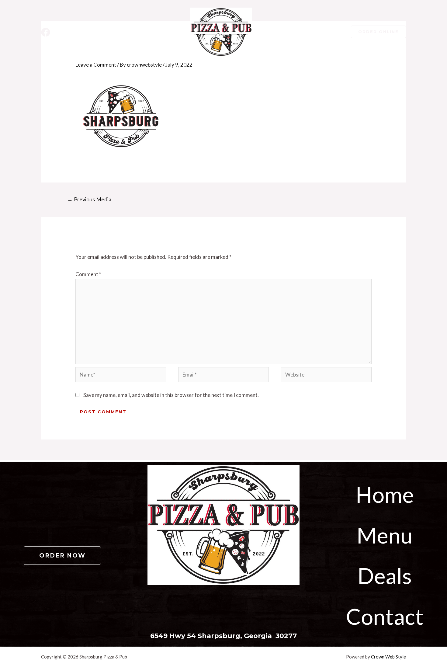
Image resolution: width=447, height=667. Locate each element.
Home (385, 494)
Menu (385, 535)
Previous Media (89, 199)
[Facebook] (45, 32)
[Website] (326, 375)
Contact (385, 616)
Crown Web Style (388, 656)
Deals (385, 575)
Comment (88, 274)
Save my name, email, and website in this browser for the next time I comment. (171, 395)
